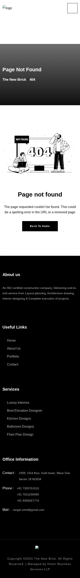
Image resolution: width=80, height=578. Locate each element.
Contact (12, 364)
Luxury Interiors (18, 402)
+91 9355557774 (28, 500)
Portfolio (13, 356)
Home (11, 340)
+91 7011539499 (28, 494)
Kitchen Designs (19, 418)
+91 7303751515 (28, 488)
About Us (14, 348)
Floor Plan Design (20, 434)
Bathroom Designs (20, 426)
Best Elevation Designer (24, 410)
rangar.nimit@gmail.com (28, 509)
